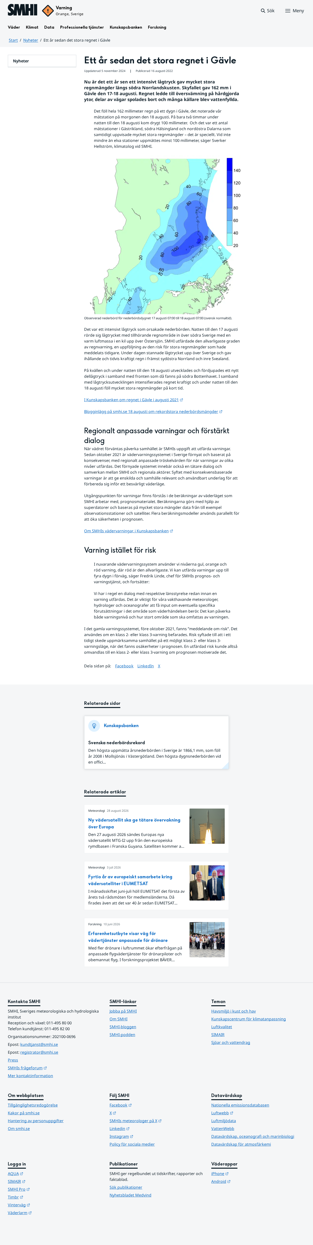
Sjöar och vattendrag (230, 1042)
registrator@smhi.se (39, 1052)
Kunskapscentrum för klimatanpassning (248, 1019)
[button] (267, 11)
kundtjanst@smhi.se (39, 1044)
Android (245, 1181)
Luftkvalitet (221, 1026)
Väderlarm (44, 1212)
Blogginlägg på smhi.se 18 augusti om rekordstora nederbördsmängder (153, 411)
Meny (298, 10)
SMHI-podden (122, 1034)
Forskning (157, 27)
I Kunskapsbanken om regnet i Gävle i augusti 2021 (133, 399)
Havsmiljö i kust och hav (233, 1011)
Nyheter (30, 40)
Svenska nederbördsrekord (116, 743)
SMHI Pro (43, 1189)
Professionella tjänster (82, 27)
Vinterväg (43, 1205)
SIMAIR (217, 1034)
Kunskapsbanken (126, 27)
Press (13, 1060)
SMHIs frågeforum (51, 1068)
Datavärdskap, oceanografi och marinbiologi (252, 1136)
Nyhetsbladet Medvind (130, 1195)
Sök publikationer (126, 1187)
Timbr (39, 1197)
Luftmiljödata (223, 1120)
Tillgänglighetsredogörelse (33, 1105)
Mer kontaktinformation (30, 1075)
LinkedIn (145, 666)
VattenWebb (222, 1128)
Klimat (32, 27)
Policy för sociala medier (132, 1144)
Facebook (124, 666)
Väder (14, 27)
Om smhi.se (19, 1128)
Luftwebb (246, 1113)
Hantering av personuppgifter (36, 1120)
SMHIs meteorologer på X (156, 1120)
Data (49, 27)
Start (13, 40)
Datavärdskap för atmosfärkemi (241, 1144)
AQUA (39, 1173)
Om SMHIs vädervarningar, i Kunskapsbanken (128, 531)
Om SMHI (118, 1019)
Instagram (145, 1136)
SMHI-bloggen (123, 1026)
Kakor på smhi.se (24, 1113)
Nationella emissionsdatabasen (240, 1105)
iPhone (244, 1173)
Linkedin (144, 1128)
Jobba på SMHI (123, 1011)
